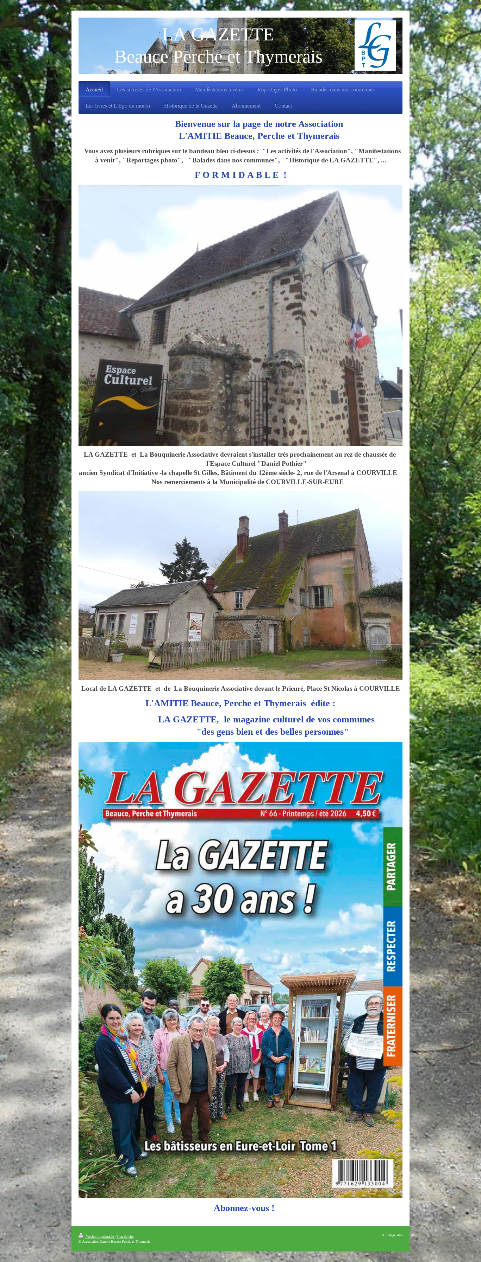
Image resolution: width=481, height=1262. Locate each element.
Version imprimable (100, 1236)
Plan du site (125, 1236)
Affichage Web (392, 1235)
